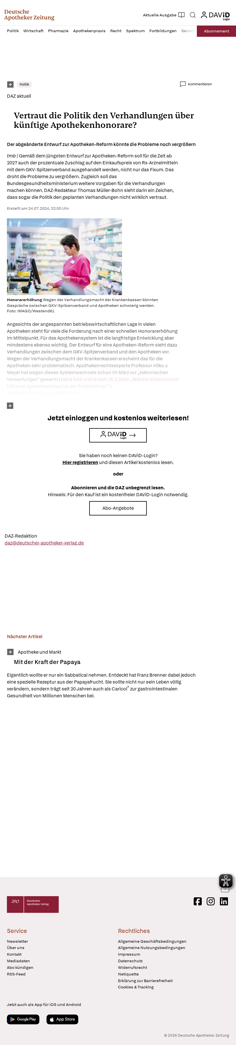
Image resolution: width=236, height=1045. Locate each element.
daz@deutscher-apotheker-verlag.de (44, 543)
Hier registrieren (80, 462)
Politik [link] (24, 84)
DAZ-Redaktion (21, 536)
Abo (216, 31)
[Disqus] (109, 789)
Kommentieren (200, 84)
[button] (29, 15)
